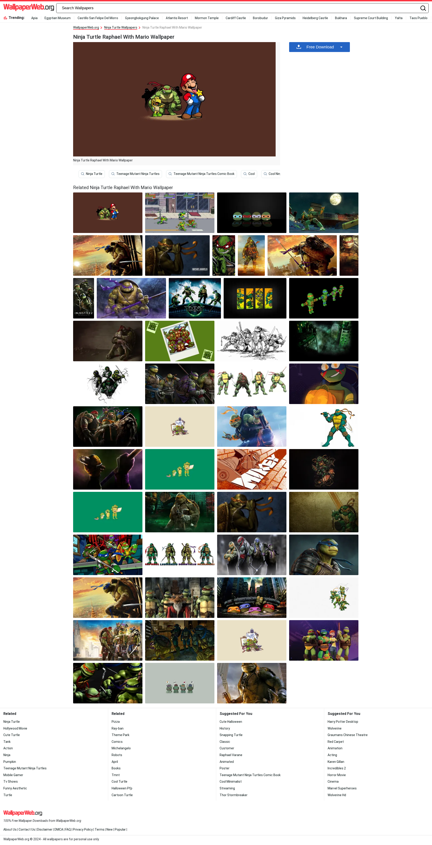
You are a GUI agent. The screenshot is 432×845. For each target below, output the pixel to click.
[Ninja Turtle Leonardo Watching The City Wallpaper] (107, 597)
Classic (225, 741)
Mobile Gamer (13, 775)
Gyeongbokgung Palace (142, 18)
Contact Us (27, 829)
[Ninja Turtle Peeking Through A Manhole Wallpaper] (251, 597)
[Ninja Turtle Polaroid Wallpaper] (179, 341)
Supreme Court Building (371, 18)
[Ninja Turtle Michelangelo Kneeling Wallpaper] (323, 512)
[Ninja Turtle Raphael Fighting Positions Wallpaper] (251, 384)
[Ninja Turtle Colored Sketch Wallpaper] (107, 384)
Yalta (399, 18)
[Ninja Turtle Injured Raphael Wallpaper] (107, 341)
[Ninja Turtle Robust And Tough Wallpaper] (179, 384)
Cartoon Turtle (122, 795)
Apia (34, 18)
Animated (227, 762)
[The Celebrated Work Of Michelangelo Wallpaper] (107, 469)
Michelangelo (121, 748)
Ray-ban (118, 728)
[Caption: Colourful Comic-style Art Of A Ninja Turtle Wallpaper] (179, 640)
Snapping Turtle (231, 735)
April (115, 762)
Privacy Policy (83, 829)
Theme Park (120, 735)
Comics (117, 741)
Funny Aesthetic (15, 788)
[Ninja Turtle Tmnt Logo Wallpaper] (195, 298)
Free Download (320, 47)
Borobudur (260, 18)
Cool (251, 174)
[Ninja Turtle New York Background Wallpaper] (107, 640)
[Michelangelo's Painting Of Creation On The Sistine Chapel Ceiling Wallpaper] (179, 512)
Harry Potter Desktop (343, 721)
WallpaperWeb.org (86, 27)
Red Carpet (336, 741)
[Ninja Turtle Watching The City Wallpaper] (323, 341)
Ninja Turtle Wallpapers (120, 27)
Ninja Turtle (94, 174)
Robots (117, 755)
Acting (332, 755)
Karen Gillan (336, 762)
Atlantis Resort (177, 18)
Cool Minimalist (231, 781)
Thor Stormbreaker (234, 795)
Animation (335, 748)
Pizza (116, 721)
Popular (120, 829)
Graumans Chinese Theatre (348, 735)
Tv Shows (10, 781)
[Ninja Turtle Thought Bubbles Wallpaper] (179, 683)
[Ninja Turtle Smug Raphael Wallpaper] (349, 255)
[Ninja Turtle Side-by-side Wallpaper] (255, 298)
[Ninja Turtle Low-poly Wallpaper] (323, 298)
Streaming (227, 788)
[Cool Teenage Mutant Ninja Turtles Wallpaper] (107, 426)
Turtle (7, 795)
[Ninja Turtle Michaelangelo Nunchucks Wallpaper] (177, 255)
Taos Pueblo (419, 18)
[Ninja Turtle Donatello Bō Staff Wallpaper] (302, 255)
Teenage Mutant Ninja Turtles (138, 174)
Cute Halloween (231, 721)
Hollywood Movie (15, 728)
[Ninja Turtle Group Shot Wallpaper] (251, 555)
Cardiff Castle (236, 18)
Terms (99, 829)
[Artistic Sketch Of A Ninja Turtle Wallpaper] (251, 341)
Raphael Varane (231, 755)
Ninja (6, 755)
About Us (10, 829)
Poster (225, 768)
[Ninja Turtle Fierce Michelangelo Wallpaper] (251, 683)
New (109, 829)
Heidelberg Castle (315, 18)
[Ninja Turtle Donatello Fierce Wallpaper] (131, 298)
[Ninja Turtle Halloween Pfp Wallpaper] (323, 384)
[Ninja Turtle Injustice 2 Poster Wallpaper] (83, 298)
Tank (7, 741)
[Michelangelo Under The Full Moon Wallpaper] (323, 212)
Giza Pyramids (285, 18)
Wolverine (335, 728)
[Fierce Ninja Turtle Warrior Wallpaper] (179, 555)
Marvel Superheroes (342, 788)
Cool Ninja (276, 174)
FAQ (68, 829)
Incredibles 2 (337, 768)
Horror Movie (337, 775)
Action (8, 748)
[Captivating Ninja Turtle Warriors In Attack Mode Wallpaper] (107, 683)
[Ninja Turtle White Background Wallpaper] (323, 597)
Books (116, 768)
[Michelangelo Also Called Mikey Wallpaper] (251, 469)
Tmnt (116, 775)
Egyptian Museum (58, 18)
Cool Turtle (119, 781)
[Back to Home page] (28, 8)
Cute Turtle (11, 735)
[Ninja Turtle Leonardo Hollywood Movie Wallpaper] (107, 255)
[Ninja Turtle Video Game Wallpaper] (179, 212)
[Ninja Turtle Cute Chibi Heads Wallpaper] (251, 212)
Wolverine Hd (337, 795)
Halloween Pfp (122, 788)
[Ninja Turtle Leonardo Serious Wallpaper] (323, 555)
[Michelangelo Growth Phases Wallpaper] (107, 512)
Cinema (333, 781)
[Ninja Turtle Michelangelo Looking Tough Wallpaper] (251, 255)
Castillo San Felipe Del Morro (98, 18)
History (225, 728)
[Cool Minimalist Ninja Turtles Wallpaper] (179, 469)
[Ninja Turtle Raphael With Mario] (107, 212)
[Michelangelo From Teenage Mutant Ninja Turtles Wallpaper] (251, 512)
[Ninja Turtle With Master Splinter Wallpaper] (179, 597)
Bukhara (341, 18)
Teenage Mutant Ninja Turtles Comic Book (203, 174)
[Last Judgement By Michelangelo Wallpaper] (251, 426)
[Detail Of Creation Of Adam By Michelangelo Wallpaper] (323, 469)
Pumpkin (9, 762)
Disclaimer (44, 829)
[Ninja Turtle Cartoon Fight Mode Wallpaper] (107, 555)
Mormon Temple (207, 18)
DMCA (58, 829)
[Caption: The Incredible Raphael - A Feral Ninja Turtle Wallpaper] (223, 255)
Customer (227, 748)
